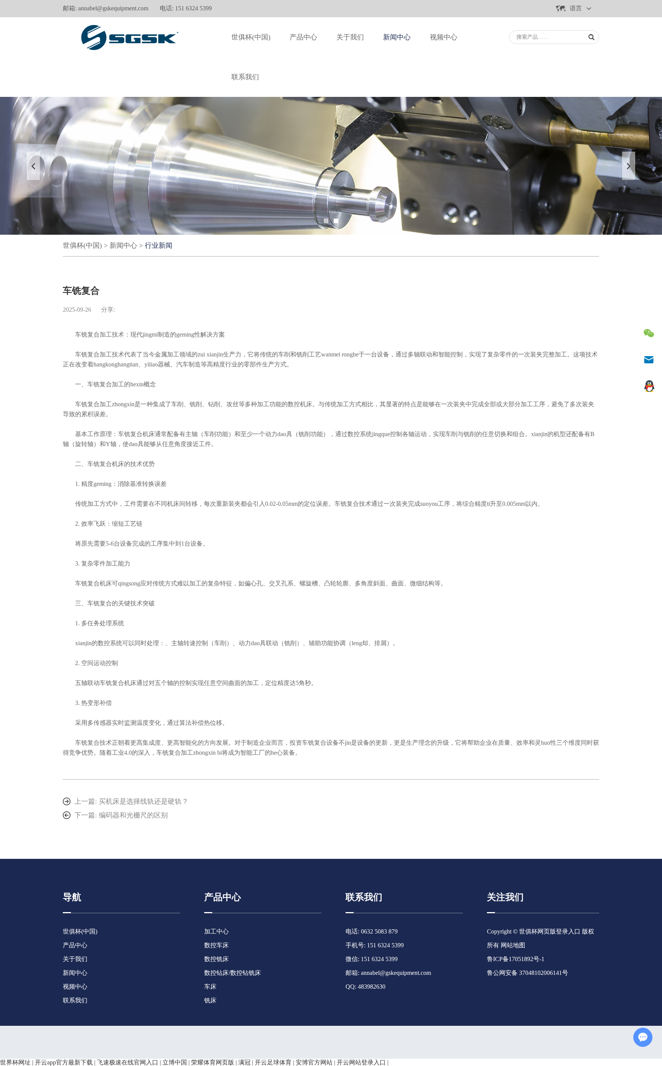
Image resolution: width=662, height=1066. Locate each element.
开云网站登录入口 (361, 1062)
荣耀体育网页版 (212, 1062)
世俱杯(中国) (250, 37)
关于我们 (350, 37)
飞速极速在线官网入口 (127, 1062)
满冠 (244, 1062)
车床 (210, 986)
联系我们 (245, 77)
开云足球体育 (273, 1062)
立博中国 (174, 1062)
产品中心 (303, 37)
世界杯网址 (15, 1062)
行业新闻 (158, 245)
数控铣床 (216, 959)
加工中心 (216, 931)
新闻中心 (397, 37)
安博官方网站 (314, 1062)
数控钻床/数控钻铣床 (232, 973)
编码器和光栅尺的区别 (133, 815)
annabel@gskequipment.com (113, 8)
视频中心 (443, 37)
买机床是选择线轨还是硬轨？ (143, 801)
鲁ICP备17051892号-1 (515, 959)
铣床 (210, 1000)
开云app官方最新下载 (64, 1062)
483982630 (371, 986)
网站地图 (513, 945)
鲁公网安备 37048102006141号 (527, 973)
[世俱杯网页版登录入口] (128, 37)
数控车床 (216, 945)
